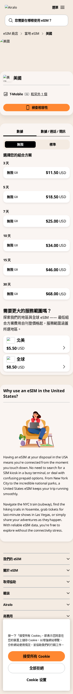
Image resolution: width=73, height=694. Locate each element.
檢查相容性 (40, 107)
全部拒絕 (36, 668)
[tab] (19, 131)
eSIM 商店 (10, 33)
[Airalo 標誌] (13, 7)
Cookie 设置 (36, 679)
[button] (62, 7)
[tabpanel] (36, 218)
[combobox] (36, 20)
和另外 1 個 (39, 94)
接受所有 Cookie (36, 656)
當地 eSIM (32, 33)
